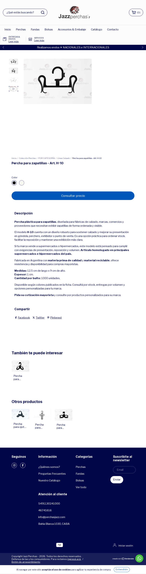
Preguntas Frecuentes (52, 473)
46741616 (45, 510)
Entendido (122, 569)
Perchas (21, 29)
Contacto (113, 29)
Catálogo (96, 29)
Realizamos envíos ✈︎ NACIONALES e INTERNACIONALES (73, 47)
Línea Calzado (63, 158)
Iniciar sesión (126, 545)
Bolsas (49, 29)
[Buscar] (42, 12)
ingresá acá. (74, 559)
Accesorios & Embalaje (72, 29)
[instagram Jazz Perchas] (14, 465)
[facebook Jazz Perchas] (22, 465)
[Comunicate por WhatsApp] (139, 558)
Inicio (7, 29)
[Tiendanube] (123, 559)
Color (14, 177)
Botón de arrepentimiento (26, 561)
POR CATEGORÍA (46, 158)
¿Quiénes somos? (49, 467)
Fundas (35, 29)
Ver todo (81, 487)
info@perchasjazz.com (51, 517)
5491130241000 (49, 503)
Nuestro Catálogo (49, 480)
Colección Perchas (27, 158)
